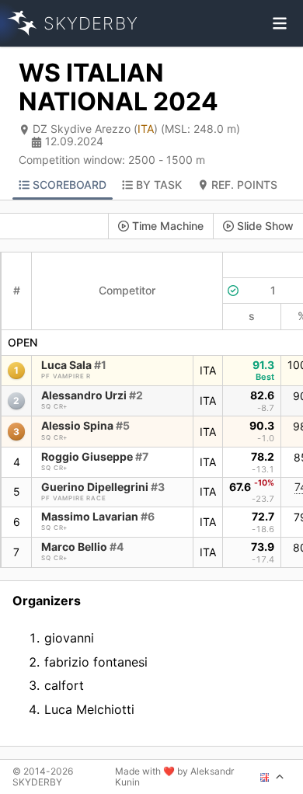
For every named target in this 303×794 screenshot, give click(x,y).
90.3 (261, 425)
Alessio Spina (85, 425)
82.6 (262, 395)
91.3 (263, 364)
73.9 (262, 546)
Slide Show (265, 225)
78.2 (262, 456)
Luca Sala (73, 364)
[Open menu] (280, 23)
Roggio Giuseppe (94, 456)
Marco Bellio (82, 546)
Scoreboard (69, 184)
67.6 (251, 485)
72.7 (263, 516)
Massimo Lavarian (98, 516)
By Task (159, 184)
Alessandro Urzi (92, 395)
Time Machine (168, 225)
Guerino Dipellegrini (103, 486)
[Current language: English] (272, 777)
